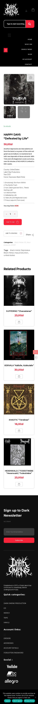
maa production (21, 253)
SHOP (13, 245)
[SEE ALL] (5, 50)
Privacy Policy (29, 701)
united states (9, 255)
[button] (15, 213)
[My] (26, 11)
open (30, 77)
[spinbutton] (11, 214)
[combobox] (15, 24)
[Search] (30, 24)
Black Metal (19, 242)
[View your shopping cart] (33, 9)
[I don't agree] (35, 697)
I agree (7, 701)
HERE (17, 206)
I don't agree (17, 701)
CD (25, 242)
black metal (15, 250)
